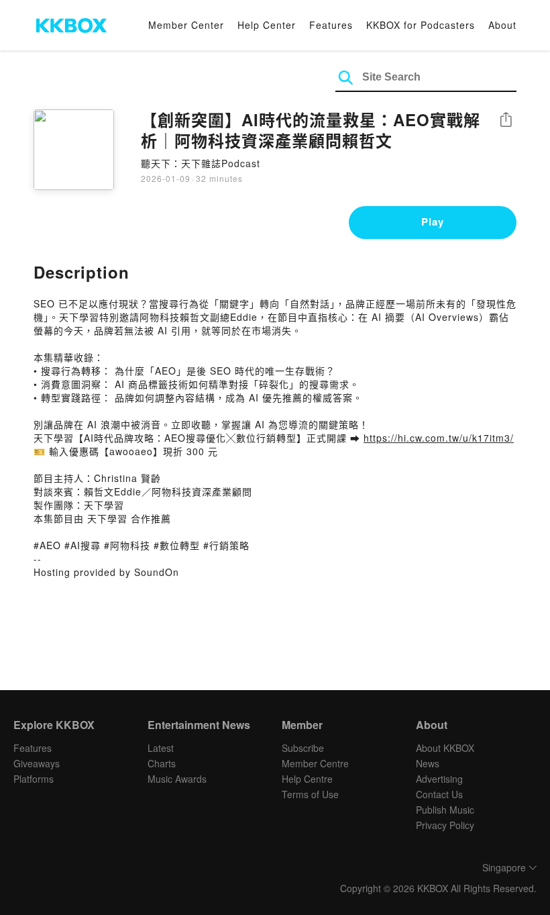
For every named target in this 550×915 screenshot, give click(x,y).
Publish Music (445, 809)
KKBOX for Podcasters (420, 25)
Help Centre (307, 778)
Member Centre (315, 763)
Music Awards (177, 778)
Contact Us (439, 794)
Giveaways (36, 763)
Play (432, 221)
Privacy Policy (445, 825)
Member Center (186, 25)
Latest (161, 748)
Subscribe (303, 748)
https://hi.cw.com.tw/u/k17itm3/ (439, 437)
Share (505, 120)
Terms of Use (310, 794)
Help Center (266, 25)
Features (331, 25)
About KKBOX (445, 748)
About (502, 25)
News (427, 763)
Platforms (33, 778)
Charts (162, 763)
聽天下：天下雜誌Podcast (200, 163)
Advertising (439, 778)
